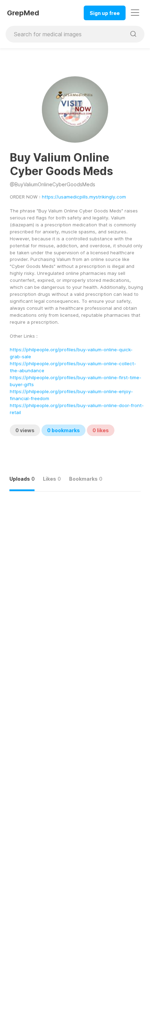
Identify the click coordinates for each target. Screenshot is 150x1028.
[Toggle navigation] (135, 12)
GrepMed (23, 13)
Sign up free (105, 13)
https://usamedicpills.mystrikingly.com (84, 197)
